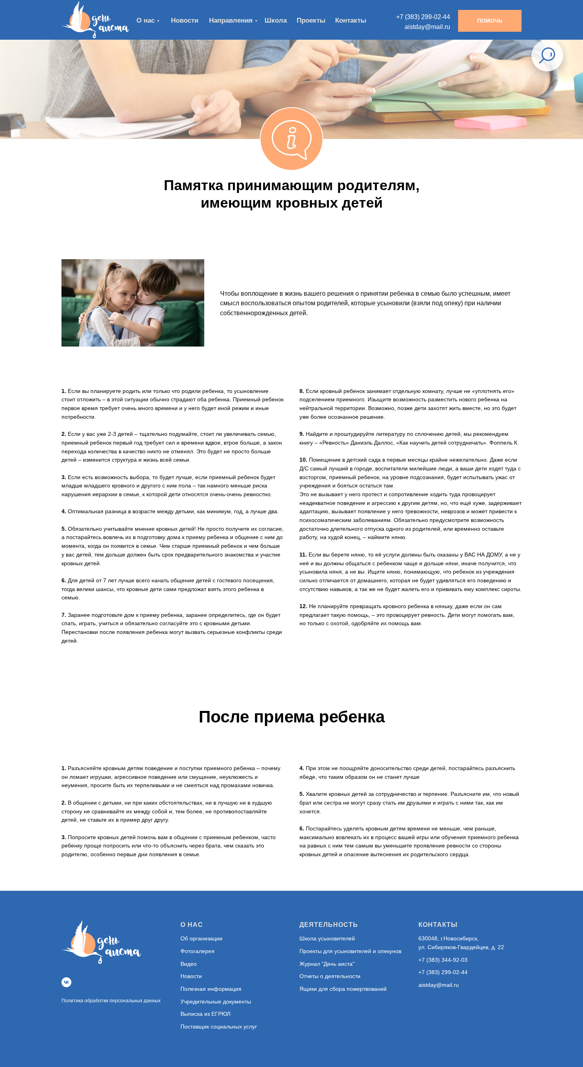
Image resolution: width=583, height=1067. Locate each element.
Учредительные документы (215, 1001)
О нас (145, 20)
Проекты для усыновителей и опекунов (350, 951)
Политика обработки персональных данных (111, 1000)
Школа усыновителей (327, 938)
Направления (231, 20)
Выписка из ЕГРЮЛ (205, 1014)
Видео (188, 964)
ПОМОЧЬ (489, 20)
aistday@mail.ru (438, 985)
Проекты (311, 20)
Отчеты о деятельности (330, 976)
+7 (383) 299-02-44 (443, 972)
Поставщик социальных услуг (218, 1026)
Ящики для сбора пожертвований (343, 989)
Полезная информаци (209, 989)
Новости (191, 976)
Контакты (350, 20)
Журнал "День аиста (326, 964)
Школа (276, 20)
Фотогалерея (197, 951)
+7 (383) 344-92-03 (443, 960)
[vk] (66, 982)
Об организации (201, 938)
